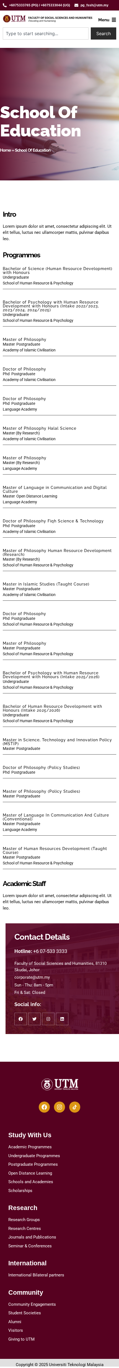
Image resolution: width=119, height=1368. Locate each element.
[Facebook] (44, 1107)
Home (5, 150)
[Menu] (114, 19)
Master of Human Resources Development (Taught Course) (55, 850)
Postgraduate (28, 344)
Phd (6, 374)
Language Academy (20, 409)
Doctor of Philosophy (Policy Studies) (41, 767)
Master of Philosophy (24, 339)
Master (9, 344)
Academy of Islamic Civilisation (29, 350)
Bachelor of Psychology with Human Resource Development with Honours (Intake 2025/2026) (51, 675)
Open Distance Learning (36, 496)
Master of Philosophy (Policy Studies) (41, 791)
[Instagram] (59, 1107)
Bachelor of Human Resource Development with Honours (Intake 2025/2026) (52, 708)
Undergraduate (16, 277)
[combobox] (46, 33)
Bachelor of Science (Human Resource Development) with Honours (57, 270)
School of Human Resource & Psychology (38, 283)
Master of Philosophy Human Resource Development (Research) (57, 552)
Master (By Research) (21, 433)
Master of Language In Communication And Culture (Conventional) (56, 817)
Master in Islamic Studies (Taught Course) (46, 584)
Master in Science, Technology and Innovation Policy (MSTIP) (57, 742)
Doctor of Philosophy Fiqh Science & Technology (53, 521)
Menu (103, 19)
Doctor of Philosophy (24, 369)
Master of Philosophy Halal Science (39, 428)
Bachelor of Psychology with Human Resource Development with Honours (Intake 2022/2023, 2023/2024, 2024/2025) (51, 306)
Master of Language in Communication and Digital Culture (55, 489)
